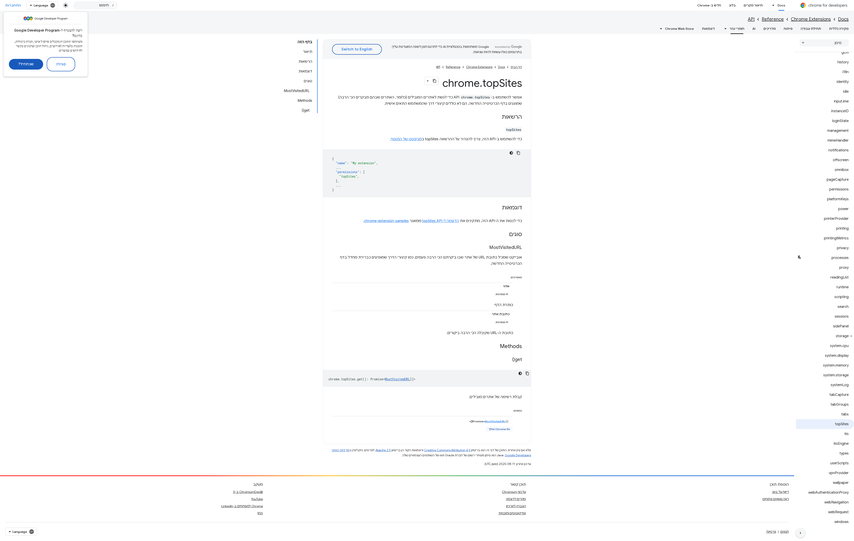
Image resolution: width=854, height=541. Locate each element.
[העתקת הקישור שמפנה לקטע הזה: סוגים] (504, 234)
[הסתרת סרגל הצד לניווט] (800, 533)
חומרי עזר (736, 29)
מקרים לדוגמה (516, 499)
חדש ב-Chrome (709, 5)
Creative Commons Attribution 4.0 (447, 450)
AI (753, 29)
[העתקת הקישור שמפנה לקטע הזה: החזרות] (509, 410)
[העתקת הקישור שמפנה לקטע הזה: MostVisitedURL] (484, 247)
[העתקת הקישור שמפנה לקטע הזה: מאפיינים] (506, 276)
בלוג (732, 5)
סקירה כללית (839, 29)
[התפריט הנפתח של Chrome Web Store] (659, 28)
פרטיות (771, 531)
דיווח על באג (780, 492)
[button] (825, 336)
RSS (260, 513)
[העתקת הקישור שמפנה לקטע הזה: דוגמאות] (497, 208)
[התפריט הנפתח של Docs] (772, 5)
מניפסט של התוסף (406, 139)
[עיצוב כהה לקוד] (511, 152)
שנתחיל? (26, 64)
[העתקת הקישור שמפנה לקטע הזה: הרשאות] (497, 117)
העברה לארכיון (516, 506)
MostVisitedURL (397, 379)
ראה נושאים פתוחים (776, 499)
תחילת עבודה (811, 29)
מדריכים (769, 29)
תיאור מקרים (753, 5)
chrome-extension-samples (386, 221)
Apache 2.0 (383, 450)
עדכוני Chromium (514, 492)
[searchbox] (824, 42)
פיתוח (788, 29)
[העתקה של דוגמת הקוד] (518, 152)
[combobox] (95, 5)
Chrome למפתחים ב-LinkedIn (242, 506)
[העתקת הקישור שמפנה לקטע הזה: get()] (507, 360)
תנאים (784, 531)
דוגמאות (708, 29)
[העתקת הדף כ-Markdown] (435, 81)
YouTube (257, 499)
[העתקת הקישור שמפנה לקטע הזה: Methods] (495, 346)
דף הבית (516, 67)
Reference (773, 19)
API (751, 19)
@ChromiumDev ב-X (248, 492)
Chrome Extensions (811, 19)
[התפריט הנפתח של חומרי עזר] (724, 28)
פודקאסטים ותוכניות (512, 513)
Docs (781, 5)
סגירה (61, 64)
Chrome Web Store (679, 29)
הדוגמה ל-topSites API (440, 221)
